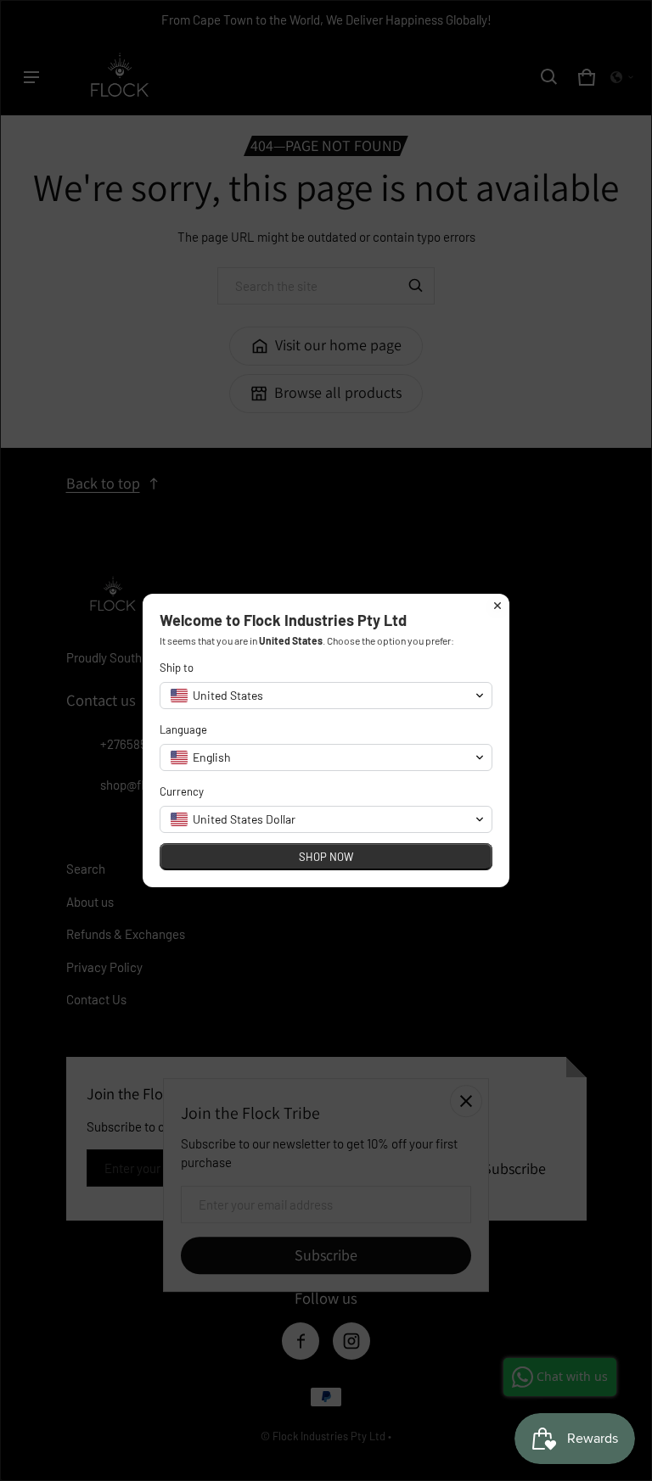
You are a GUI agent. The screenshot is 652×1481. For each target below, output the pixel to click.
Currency (182, 791)
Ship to (177, 667)
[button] (326, 695)
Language (183, 729)
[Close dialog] (497, 605)
